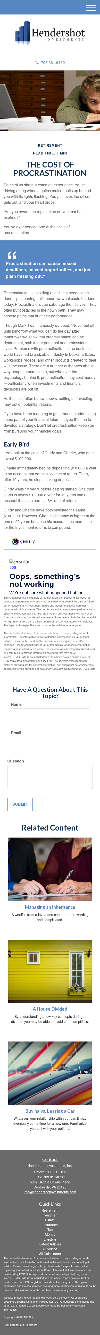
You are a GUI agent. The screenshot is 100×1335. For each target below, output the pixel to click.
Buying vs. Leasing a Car (50, 1111)
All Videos (50, 1248)
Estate (50, 1219)
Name (16, 704)
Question (15, 761)
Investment (50, 1215)
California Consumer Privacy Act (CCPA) (39, 1301)
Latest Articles (50, 1244)
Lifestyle (50, 1239)
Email (16, 732)
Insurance (50, 1224)
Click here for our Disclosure (20, 1325)
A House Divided (50, 1009)
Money (50, 1234)
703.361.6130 (53, 62)
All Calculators (50, 1253)
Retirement (50, 1210)
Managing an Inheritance (50, 907)
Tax (50, 1229)
